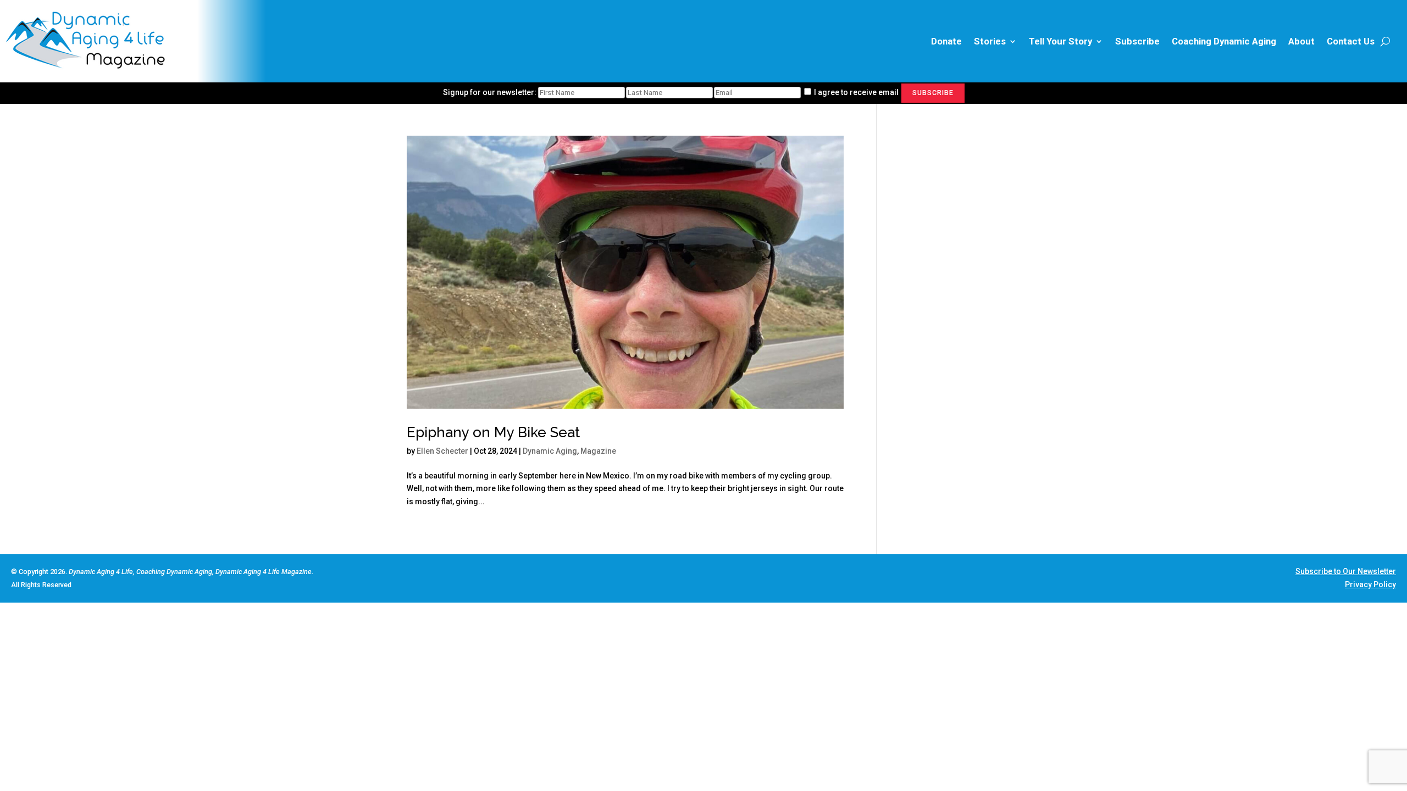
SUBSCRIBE (933, 92)
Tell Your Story (1060, 41)
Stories (990, 41)
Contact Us (1351, 41)
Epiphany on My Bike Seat (493, 432)
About (1301, 41)
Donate (946, 41)
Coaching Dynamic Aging (1224, 41)
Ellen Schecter (442, 451)
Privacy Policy (1370, 584)
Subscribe (1137, 41)
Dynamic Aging (550, 451)
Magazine (598, 451)
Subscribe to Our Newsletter (1345, 571)
